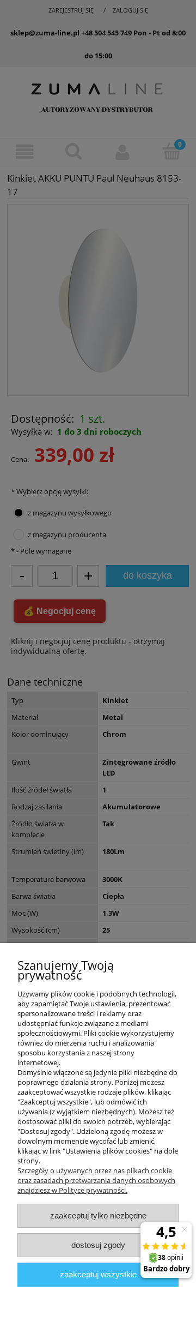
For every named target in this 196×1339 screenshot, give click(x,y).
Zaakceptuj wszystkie (98, 1274)
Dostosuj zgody (98, 1245)
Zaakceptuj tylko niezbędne (98, 1215)
